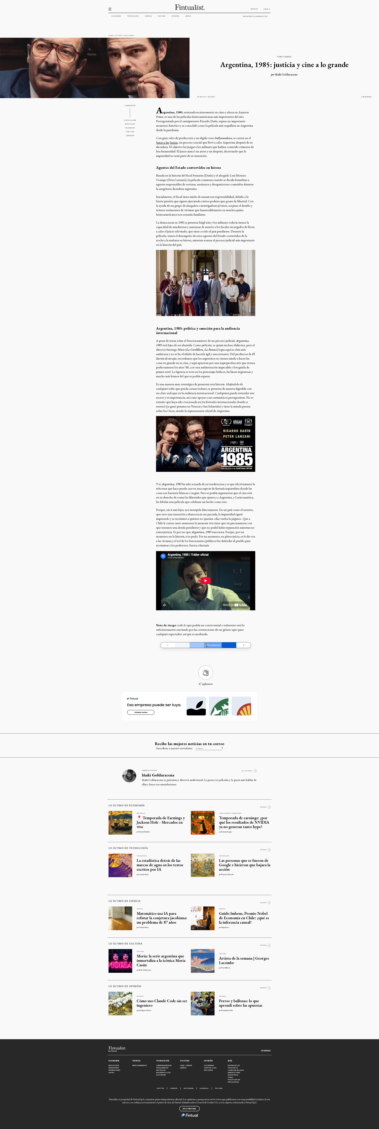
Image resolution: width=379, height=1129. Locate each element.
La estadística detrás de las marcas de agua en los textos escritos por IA (160, 865)
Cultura (162, 16)
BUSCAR (254, 9)
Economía (116, 16)
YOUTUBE (219, 1088)
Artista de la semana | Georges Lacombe (244, 960)
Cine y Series (128, 35)
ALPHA (111, 1072)
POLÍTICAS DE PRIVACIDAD (234, 1081)
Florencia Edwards (227, 874)
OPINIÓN (208, 1061)
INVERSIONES (114, 1070)
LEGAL (230, 1077)
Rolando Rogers (226, 832)
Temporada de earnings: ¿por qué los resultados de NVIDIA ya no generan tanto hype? (244, 822)
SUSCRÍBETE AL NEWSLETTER (255, 16)
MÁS (230, 1061)
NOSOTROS (233, 1075)
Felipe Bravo (225, 927)
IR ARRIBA (265, 1051)
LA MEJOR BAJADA (236, 1070)
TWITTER (130, 132)
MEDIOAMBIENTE (139, 1065)
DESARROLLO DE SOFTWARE (163, 1073)
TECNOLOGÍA (162, 1061)
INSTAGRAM (188, 1088)
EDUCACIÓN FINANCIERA (114, 1066)
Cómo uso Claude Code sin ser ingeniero (162, 1003)
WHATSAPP (130, 124)
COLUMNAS (209, 1065)
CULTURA (184, 1061)
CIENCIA (136, 1061)
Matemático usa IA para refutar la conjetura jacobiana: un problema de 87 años (162, 918)
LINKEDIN (130, 135)
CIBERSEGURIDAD (164, 1065)
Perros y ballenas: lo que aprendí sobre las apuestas (240, 1003)
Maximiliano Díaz (227, 1010)
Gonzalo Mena (144, 874)
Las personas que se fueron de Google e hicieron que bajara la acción (244, 865)
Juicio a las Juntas (167, 142)
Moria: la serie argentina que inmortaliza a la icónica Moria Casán (161, 960)
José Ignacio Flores (145, 1010)
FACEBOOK (130, 128)
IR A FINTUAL (189, 1108)
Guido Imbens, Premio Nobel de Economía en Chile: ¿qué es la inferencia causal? (244, 918)
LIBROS (183, 1068)
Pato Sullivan (225, 968)
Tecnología (133, 16)
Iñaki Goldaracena (286, 74)
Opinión (175, 16)
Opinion (140, 996)
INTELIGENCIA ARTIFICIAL (162, 1069)
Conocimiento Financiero (230, 813)
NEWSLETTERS (234, 1072)
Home (111, 35)
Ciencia (148, 16)
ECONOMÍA (114, 1061)
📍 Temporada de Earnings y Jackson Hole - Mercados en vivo (161, 822)
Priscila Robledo (144, 832)
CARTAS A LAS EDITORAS (210, 1069)
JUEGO (188, 16)
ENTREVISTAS (234, 1065)
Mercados (141, 813)
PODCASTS (233, 1068)
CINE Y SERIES (186, 1065)
